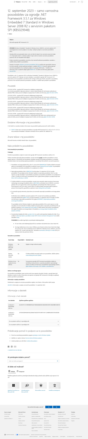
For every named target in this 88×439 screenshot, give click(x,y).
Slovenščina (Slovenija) (10, 434)
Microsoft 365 (24, 1)
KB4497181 (33, 69)
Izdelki (34, 1)
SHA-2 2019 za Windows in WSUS (19, 178)
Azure (45, 418)
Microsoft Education (35, 414)
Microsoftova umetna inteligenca (49, 414)
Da (49, 407)
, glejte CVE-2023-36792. (52, 98)
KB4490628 (43, 164)
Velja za (10, 33)
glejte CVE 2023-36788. (49, 117)
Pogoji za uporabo (48, 436)
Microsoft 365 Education (36, 420)
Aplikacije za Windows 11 (8, 418)
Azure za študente (35, 430)
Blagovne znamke (55, 436)
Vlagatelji (72, 420)
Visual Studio (60, 429)
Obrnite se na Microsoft (33, 436)
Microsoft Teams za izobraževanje (37, 418)
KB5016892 (36, 183)
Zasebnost (41, 436)
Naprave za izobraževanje (36, 416)
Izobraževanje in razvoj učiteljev (37, 425)
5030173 (13, 129)
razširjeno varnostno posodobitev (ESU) (28, 64)
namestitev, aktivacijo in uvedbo (47, 230)
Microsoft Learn (60, 416)
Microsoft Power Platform (62, 425)
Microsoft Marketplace (62, 422)
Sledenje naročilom (21, 420)
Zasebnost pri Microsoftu (75, 418)
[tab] (12, 371)
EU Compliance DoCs (70, 436)
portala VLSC (31, 214)
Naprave (39, 1)
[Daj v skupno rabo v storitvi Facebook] (9, 346)
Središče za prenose (21, 416)
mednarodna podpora (32, 341)
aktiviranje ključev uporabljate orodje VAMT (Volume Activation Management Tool (35, 215)
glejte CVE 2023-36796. (52, 92)
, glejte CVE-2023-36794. (52, 111)
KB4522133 (40, 66)
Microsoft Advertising (47, 425)
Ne (56, 407)
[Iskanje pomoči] (78, 1)
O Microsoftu (73, 416)
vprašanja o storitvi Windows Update (41, 335)
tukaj (18, 217)
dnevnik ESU (13, 71)
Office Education (34, 422)
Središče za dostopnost (54, 390)
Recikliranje (20, 422)
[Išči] (57, 361)
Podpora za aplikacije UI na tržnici (63, 418)
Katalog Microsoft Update (46, 166)
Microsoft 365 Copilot (47, 427)
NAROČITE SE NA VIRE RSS (15, 350)
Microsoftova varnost (40, 390)
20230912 (10, 285)
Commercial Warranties (22, 425)
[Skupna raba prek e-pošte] (14, 346)
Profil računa (20, 414)
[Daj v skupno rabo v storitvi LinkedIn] (11, 346)
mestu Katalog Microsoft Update (29, 207)
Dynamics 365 (46, 420)
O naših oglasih (62, 436)
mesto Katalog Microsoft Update (33, 255)
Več (44, 1)
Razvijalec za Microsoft (62, 414)
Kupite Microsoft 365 (52, 1)
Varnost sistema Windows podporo (33, 338)
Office (30, 1)
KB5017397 (26, 197)
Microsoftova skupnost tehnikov (63, 420)
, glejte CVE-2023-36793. (52, 105)
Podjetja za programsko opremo (63, 427)
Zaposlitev (73, 414)
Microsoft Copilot (7, 414)
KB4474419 (29, 171)
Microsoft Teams (47, 429)
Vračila (19, 418)
